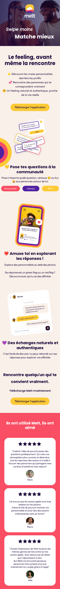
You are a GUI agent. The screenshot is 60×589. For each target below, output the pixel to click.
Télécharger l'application (30, 107)
